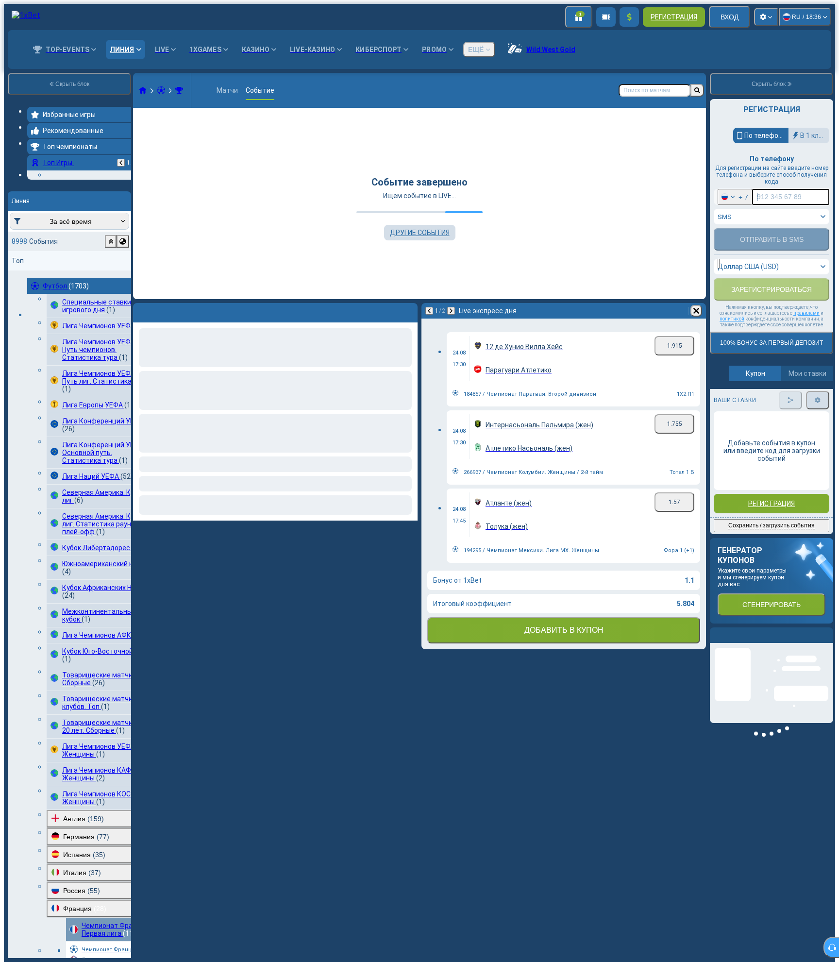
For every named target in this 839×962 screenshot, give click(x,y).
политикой (732, 345)
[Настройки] (766, 17)
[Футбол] (161, 90)
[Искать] (697, 90)
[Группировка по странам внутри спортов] (123, 301)
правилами (806, 339)
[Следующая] (451, 311)
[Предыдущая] (121, 163)
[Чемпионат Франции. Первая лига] (179, 90)
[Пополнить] (629, 17)
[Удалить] (696, 311)
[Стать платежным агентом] (606, 17)
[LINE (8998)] (143, 90)
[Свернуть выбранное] (111, 301)
